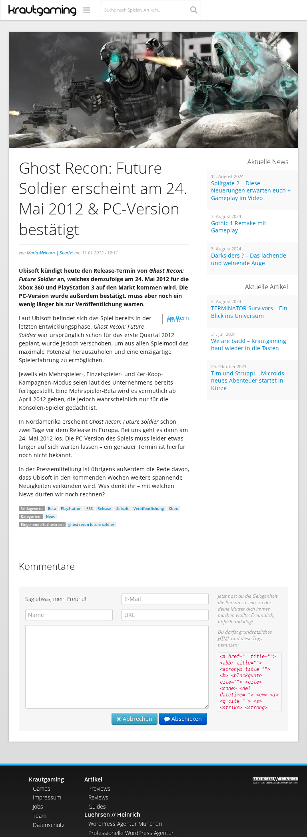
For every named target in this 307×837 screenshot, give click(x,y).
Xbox (173, 508)
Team (39, 815)
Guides (97, 806)
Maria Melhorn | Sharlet (50, 253)
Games (41, 788)
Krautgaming (46, 779)
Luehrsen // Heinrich (112, 814)
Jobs (38, 806)
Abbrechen (136, 718)
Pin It (173, 319)
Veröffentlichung (149, 508)
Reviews (98, 797)
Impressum (47, 797)
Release (104, 508)
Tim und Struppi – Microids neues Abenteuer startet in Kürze (247, 381)
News (50, 516)
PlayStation (71, 508)
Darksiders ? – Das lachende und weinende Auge (248, 259)
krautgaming (42, 10)
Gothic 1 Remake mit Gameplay (238, 227)
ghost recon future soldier (91, 524)
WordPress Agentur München (125, 823)
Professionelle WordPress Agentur (130, 833)
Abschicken (186, 718)
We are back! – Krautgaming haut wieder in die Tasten (248, 344)
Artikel (93, 779)
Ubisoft (122, 508)
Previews (99, 788)
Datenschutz (48, 825)
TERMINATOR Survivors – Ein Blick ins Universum (249, 312)
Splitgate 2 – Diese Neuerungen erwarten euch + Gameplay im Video (251, 191)
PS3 (89, 508)
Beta (52, 508)
